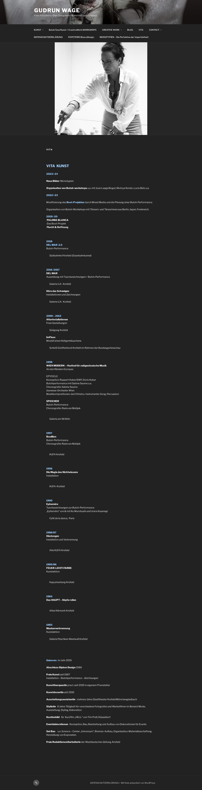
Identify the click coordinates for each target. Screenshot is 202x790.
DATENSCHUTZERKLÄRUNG (48, 37)
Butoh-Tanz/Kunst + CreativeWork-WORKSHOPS (72, 30)
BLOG (130, 30)
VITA (141, 30)
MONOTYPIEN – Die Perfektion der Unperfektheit (124, 37)
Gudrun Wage (57, 10)
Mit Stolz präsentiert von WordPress (138, 783)
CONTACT (154, 30)
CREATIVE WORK (110, 30)
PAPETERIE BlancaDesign (81, 37)
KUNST (37, 30)
